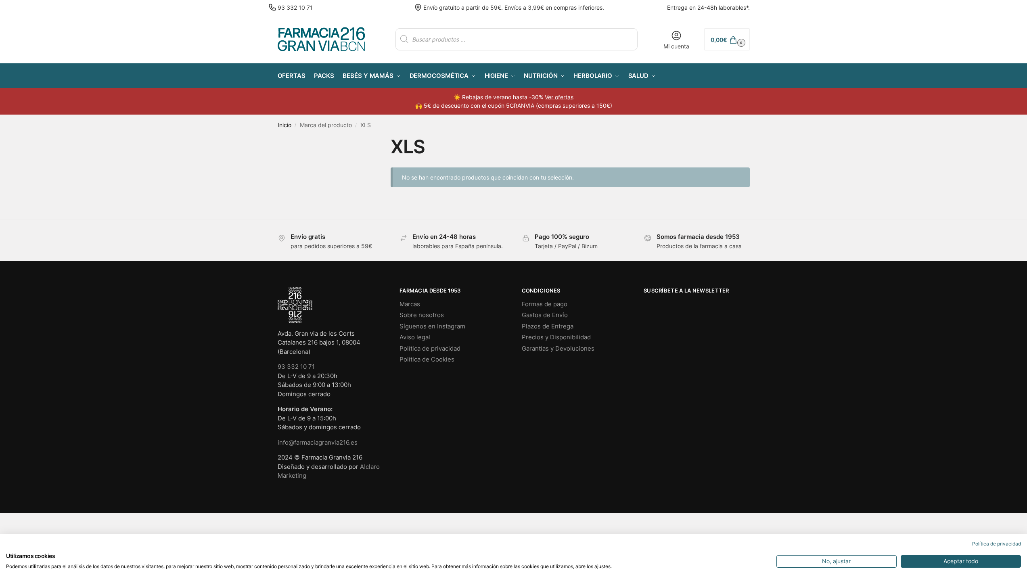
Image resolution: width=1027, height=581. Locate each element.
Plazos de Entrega (547, 326)
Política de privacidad (430, 348)
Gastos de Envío (545, 315)
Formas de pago (544, 304)
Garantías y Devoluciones (558, 348)
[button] (726, 39)
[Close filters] (360, 140)
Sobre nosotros (422, 315)
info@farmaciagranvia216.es (318, 442)
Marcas (410, 304)
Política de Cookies (427, 359)
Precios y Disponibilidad (556, 337)
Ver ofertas (559, 97)
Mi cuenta (676, 46)
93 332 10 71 (295, 7)
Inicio (284, 125)
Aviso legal (415, 337)
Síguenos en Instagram (432, 326)
